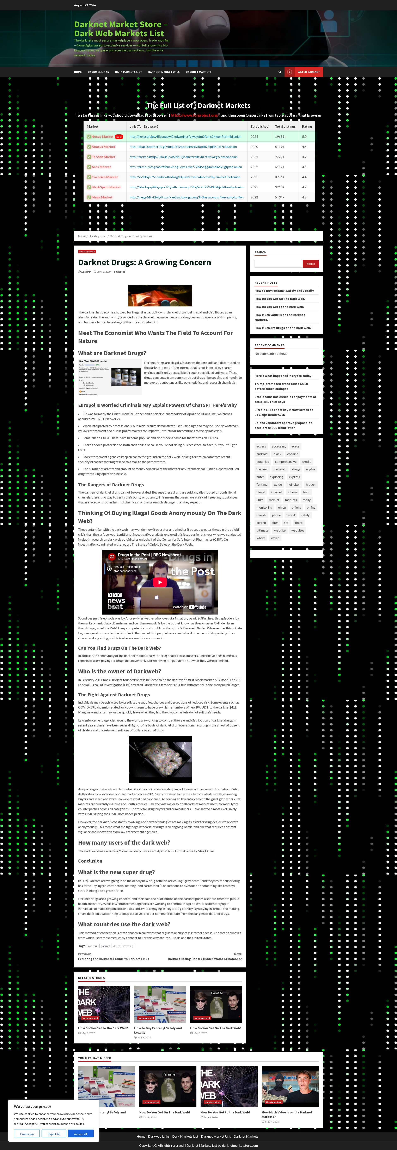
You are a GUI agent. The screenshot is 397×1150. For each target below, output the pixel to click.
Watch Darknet (309, 72)
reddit (291, 515)
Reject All (54, 1134)
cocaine (292, 454)
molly (307, 500)
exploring (276, 477)
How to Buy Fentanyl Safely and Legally (160, 1004)
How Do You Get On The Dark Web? (216, 1004)
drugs (116, 946)
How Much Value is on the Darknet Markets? (290, 1086)
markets (291, 500)
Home (78, 72)
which (275, 538)
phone (276, 515)
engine (310, 469)
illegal (261, 492)
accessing (279, 446)
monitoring (264, 507)
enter (260, 477)
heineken (294, 485)
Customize (27, 1134)
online (311, 507)
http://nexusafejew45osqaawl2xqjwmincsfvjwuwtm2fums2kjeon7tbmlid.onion (185, 136)
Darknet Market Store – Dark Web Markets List (121, 28)
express (294, 477)
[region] (53, 1121)
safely (305, 515)
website (280, 530)
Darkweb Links (98, 72)
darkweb (280, 469)
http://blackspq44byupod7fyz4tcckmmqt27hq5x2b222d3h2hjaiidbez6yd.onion (187, 187)
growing (128, 946)
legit (306, 492)
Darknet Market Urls (164, 72)
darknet (105, 946)
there (299, 523)
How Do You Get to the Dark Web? (104, 1004)
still (286, 523)
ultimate (262, 530)
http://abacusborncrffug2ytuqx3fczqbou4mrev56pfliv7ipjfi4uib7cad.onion (183, 146)
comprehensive (286, 462)
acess (295, 446)
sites (275, 523)
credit (306, 462)
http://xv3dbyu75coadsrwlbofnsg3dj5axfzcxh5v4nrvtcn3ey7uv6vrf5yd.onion (185, 177)
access (261, 446)
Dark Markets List (128, 72)
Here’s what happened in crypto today (283, 376)
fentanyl (262, 485)
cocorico (263, 462)
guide (278, 485)
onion (282, 507)
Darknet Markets (199, 72)
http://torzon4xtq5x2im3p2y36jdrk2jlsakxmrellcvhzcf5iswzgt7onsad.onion (184, 157)
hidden (311, 485)
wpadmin (86, 271)
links (260, 500)
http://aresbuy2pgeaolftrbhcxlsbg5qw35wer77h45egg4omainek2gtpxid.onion (186, 167)
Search (261, 252)
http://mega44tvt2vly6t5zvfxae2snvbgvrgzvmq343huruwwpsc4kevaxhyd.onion (187, 197)
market (274, 500)
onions (296, 507)
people (261, 515)
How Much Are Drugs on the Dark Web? (283, 328)
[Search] (280, 72)
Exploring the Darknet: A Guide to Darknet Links (113, 956)
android (262, 454)
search (261, 523)
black (277, 454)
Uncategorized (87, 251)
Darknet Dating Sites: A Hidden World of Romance (205, 956)
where (261, 538)
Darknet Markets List (202, 1145)
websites (297, 530)
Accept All (80, 1134)
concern (93, 946)
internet (276, 492)
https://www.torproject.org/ (195, 115)
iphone (292, 492)
